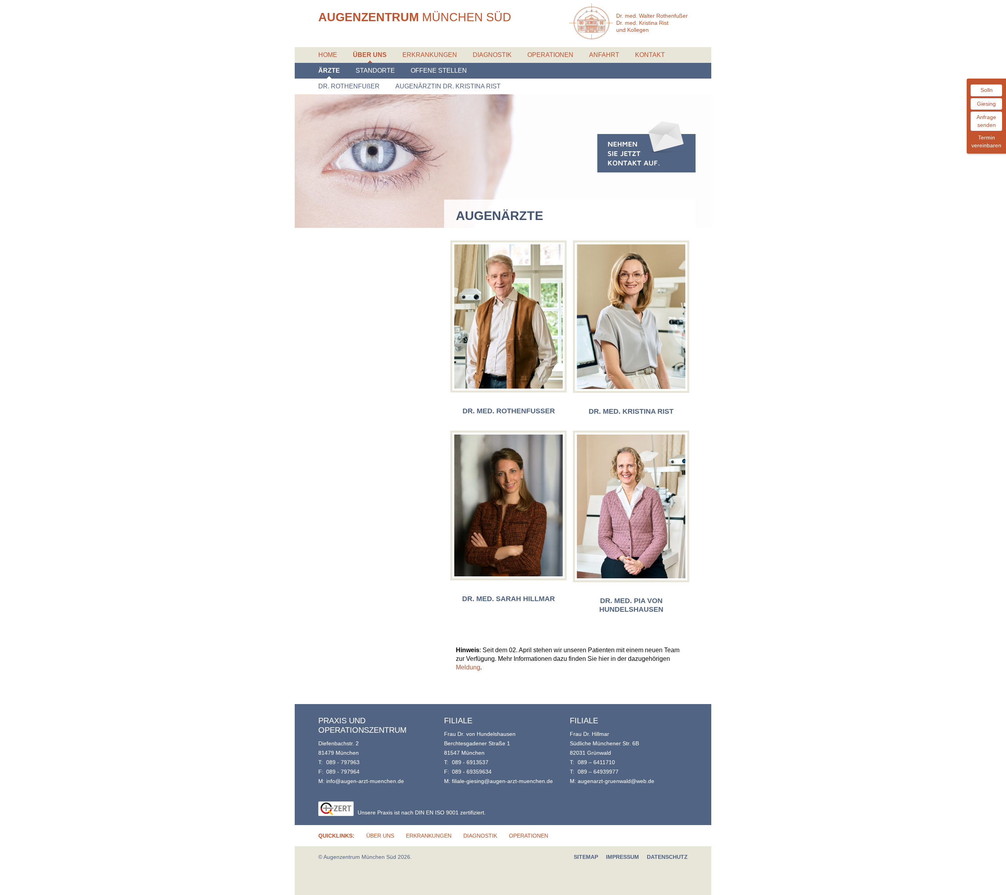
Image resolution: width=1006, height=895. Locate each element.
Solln (986, 90)
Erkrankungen (429, 54)
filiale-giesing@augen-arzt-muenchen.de (502, 781)
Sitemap (586, 857)
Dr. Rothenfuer (349, 86)
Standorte (375, 70)
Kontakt (650, 54)
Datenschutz (667, 857)
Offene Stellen (439, 70)
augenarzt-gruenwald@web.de (616, 781)
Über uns (370, 54)
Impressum (622, 857)
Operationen (550, 54)
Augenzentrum (414, 17)
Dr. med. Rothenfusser (509, 411)
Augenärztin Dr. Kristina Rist (448, 86)
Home (327, 54)
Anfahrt (604, 54)
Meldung (468, 667)
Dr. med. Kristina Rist (631, 411)
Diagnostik (492, 54)
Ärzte (329, 70)
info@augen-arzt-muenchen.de (365, 781)
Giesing (986, 104)
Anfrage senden (986, 121)
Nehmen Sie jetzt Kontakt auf (646, 147)
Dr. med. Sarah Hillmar (508, 599)
